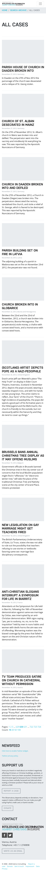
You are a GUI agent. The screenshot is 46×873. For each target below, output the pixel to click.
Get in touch (19, 866)
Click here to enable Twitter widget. (15, 751)
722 (31, 726)
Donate (7, 808)
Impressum (30, 866)
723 (35, 726)
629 (17, 726)
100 (19, 729)
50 (15, 729)
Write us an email (13, 851)
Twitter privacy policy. (10, 756)
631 (25, 726)
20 (13, 729)
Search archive (18, 10)
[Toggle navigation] (40, 3)
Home (4, 10)
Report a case (11, 791)
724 (39, 726)
